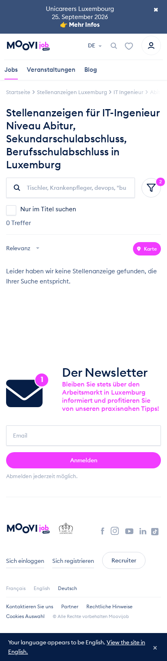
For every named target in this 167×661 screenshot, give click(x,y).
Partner (69, 606)
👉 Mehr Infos (80, 24)
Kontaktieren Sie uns (29, 606)
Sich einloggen (25, 560)
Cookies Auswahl (25, 616)
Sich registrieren (73, 560)
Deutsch (67, 588)
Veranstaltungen (51, 69)
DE (92, 45)
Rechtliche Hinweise (109, 606)
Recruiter (123, 560)
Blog (90, 69)
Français (16, 588)
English (42, 588)
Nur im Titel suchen (48, 209)
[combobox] (23, 248)
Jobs (11, 69)
